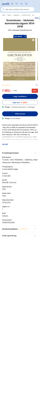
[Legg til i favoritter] (36, 85)
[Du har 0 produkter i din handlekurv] (26, 3)
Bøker (9, 15)
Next (33, 67)
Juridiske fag (26, 15)
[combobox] (17, 9)
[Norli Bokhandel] (5, 4)
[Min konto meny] (21, 3)
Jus (33, 15)
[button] (16, 3)
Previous (6, 67)
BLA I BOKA (18, 36)
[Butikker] (12, 3)
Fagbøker (16, 15)
